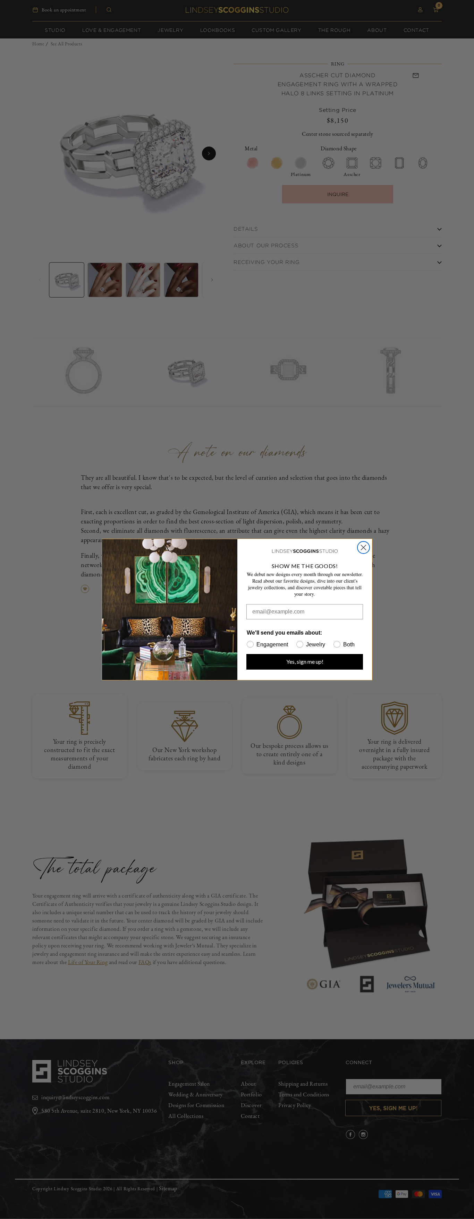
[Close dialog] (363, 547)
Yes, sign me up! (304, 661)
